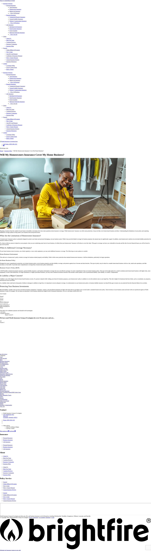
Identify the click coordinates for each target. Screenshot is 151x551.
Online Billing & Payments (13, 50)
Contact (5, 63)
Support (5, 48)
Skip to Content (4, 0)
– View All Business (14, 23)
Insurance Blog (10, 46)
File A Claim (9, 52)
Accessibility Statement (44, 517)
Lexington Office (10, 65)
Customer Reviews (11, 42)
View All (2, 406)
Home (1, 151)
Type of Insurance (5, 305)
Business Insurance (11, 15)
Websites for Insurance (10, 550)
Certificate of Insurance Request (14, 56)
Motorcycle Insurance (14, 11)
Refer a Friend (9, 69)
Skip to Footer (11, 0)
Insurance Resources (11, 61)
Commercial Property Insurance (17, 17)
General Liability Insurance (16, 19)
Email (2, 299)
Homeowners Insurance (15, 9)
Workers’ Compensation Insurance (18, 21)
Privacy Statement (33, 517)
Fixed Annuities (13, 30)
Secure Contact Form (11, 67)
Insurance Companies (11, 44)
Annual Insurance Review (12, 59)
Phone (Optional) (4, 302)
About (4, 36)
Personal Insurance (11, 5)
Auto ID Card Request (12, 54)
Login (52, 517)
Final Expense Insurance (15, 28)
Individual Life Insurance (15, 27)
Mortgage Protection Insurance (17, 32)
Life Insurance (9, 25)
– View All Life (13, 34)
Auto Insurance (13, 7)
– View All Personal (14, 13)
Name (2, 296)
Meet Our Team (10, 40)
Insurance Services (7, 3)
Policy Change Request (12, 57)
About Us (8, 38)
